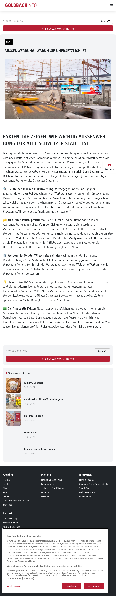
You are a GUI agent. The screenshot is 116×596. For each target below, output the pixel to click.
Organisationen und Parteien (16, 500)
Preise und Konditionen (52, 479)
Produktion (46, 492)
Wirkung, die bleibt (33, 385)
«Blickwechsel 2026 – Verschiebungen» (43, 401)
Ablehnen (71, 586)
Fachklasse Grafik (87, 492)
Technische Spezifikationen (53, 488)
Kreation (45, 496)
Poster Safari (30, 434)
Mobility (6, 488)
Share (103, 21)
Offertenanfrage (10, 518)
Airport (6, 492)
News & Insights (86, 479)
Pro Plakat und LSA (33, 418)
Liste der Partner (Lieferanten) (20, 578)
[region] (55, 560)
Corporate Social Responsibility (39, 451)
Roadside (7, 479)
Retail (5, 484)
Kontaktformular (10, 522)
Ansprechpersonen (11, 526)
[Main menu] (79, 5)
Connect (6, 496)
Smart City (84, 488)
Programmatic (47, 484)
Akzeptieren (93, 586)
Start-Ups (7, 504)
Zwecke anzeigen (14, 586)
